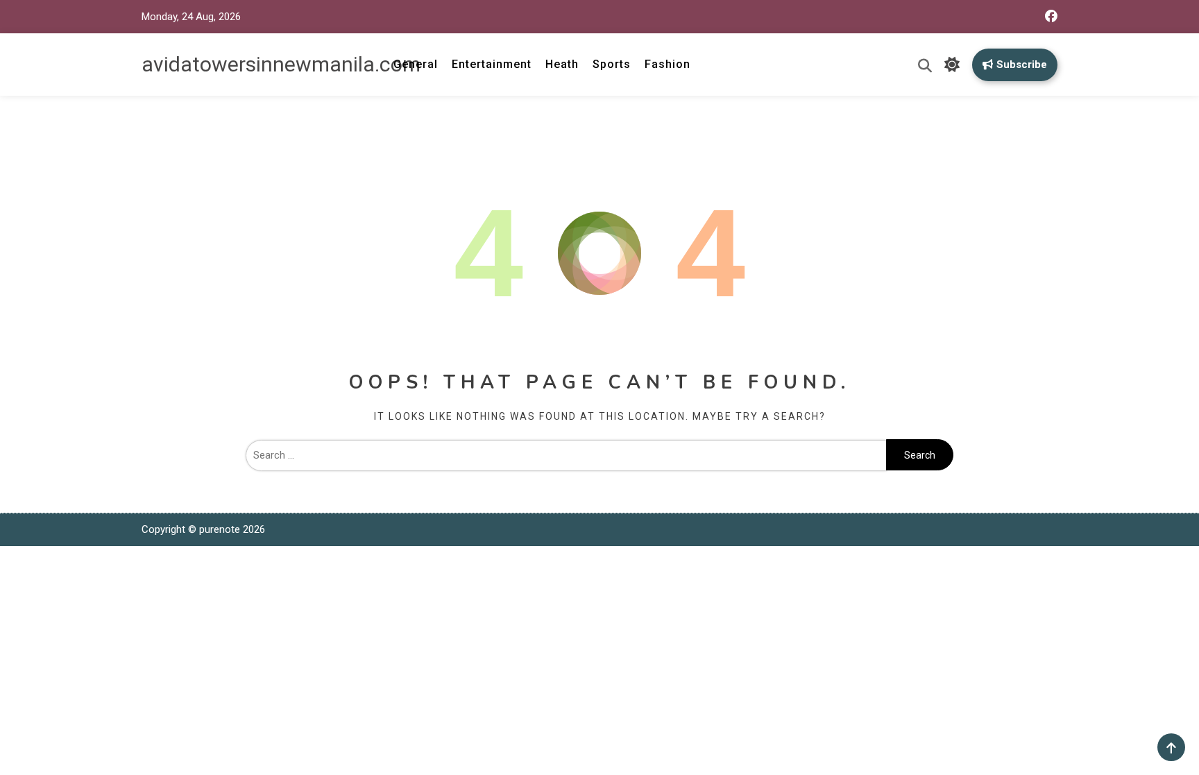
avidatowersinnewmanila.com (281, 64)
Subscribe (1021, 64)
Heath (562, 64)
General (415, 64)
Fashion (667, 64)
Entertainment (492, 64)
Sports (612, 64)
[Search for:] (566, 455)
